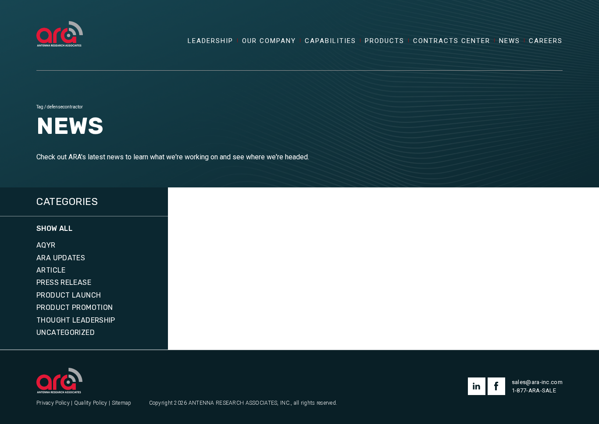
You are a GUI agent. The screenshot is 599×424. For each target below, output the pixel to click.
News (509, 41)
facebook (496, 386)
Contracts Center (451, 41)
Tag (39, 106)
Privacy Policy (53, 403)
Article (51, 270)
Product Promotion (74, 308)
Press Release (63, 283)
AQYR (46, 245)
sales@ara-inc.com (537, 382)
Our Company (269, 41)
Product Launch (68, 295)
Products (384, 41)
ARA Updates (60, 258)
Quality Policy (90, 403)
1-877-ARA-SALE (534, 390)
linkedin (476, 386)
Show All (54, 229)
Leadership (210, 41)
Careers (546, 41)
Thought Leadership (75, 320)
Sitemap (122, 403)
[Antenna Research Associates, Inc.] (59, 24)
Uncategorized (65, 333)
